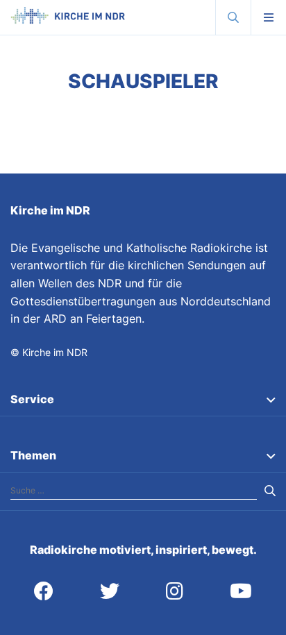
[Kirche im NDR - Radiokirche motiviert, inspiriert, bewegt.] (67, 20)
